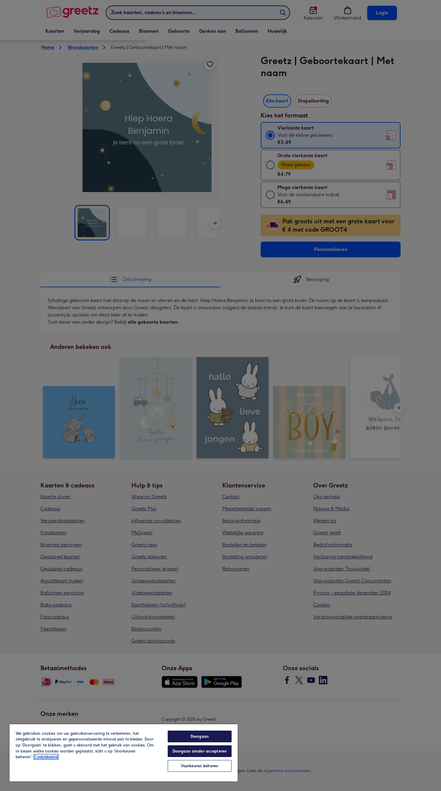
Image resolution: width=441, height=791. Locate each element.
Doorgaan (199, 736)
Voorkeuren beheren (199, 766)
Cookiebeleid (46, 757)
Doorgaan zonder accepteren (199, 751)
